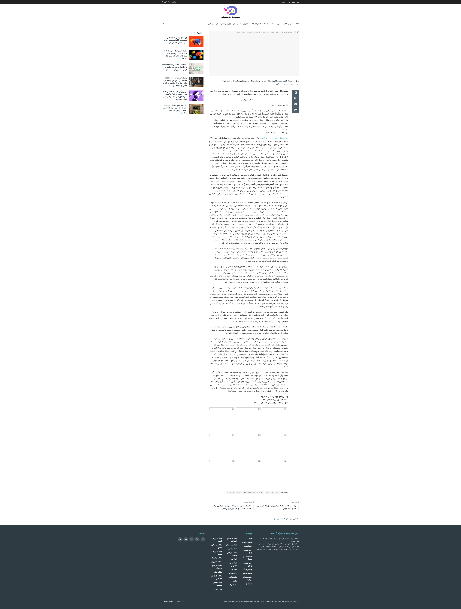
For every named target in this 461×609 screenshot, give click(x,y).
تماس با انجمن (285, 2)
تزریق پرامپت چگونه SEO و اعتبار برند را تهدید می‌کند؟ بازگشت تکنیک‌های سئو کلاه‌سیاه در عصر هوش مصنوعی (175, 95)
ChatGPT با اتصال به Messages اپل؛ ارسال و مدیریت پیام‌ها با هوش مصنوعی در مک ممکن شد (174, 67)
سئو (273, 23)
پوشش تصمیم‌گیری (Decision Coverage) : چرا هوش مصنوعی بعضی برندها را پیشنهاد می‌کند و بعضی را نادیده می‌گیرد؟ (175, 82)
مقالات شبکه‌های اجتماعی (216, 577)
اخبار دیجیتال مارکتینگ (247, 578)
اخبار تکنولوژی (247, 573)
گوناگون (211, 23)
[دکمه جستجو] (163, 23)
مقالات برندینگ (216, 558)
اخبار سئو (249, 583)
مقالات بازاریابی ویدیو (216, 552)
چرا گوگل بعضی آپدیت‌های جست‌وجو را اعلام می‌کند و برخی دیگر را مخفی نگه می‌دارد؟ (175, 40)
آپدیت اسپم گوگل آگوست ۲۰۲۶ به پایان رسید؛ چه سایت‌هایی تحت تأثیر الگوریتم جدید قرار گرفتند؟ (175, 55)
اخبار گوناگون (232, 548)
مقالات (235, 581)
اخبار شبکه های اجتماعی (232, 539)
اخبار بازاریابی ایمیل (247, 551)
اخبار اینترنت (248, 546)
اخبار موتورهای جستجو (232, 554)
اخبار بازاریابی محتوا (247, 557)
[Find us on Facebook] (203, 539)
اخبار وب (285, 84)
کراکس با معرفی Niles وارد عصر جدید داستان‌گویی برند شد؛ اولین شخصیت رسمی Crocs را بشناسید (175, 109)
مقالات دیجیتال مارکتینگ (217, 567)
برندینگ (266, 23)
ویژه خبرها (218, 589)
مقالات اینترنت (232, 585)
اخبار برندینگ (247, 569)
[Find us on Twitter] (197, 539)
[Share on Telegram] (295, 104)
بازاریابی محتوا (226, 23)
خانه (297, 23)
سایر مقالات (233, 577)
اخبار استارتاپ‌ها (247, 542)
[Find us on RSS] (180, 539)
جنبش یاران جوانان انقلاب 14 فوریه (274, 138)
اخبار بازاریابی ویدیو (247, 564)
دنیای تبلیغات (256, 23)
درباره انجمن (295, 2)
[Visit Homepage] (230, 12)
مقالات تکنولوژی (216, 561)
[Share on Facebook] (295, 92)
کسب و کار (237, 23)
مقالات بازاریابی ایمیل (216, 539)
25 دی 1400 (294, 84)
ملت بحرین (230, 492)
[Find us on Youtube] (185, 539)
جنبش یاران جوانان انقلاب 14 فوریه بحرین (250, 492)
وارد (278, 518)
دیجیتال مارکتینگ (287, 23)
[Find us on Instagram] (191, 539)
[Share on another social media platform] (295, 110)
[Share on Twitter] (295, 98)
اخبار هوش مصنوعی (233, 564)
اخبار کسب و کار (231, 545)
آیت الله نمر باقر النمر (272, 492)
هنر (217, 23)
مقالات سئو (218, 572)
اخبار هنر (234, 559)
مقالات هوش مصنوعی (217, 583)
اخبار (250, 538)
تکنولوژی (246, 23)
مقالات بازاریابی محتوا (216, 546)
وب (278, 23)
